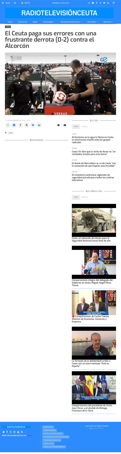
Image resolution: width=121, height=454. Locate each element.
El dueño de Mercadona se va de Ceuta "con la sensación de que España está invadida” (94, 164)
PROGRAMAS (48, 22)
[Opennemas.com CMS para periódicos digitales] (97, 427)
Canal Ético (48, 443)
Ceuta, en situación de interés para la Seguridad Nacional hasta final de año (91, 239)
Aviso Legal (48, 427)
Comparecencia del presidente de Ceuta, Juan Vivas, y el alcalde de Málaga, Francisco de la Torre (92, 408)
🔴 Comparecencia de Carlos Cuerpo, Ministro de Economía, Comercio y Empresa (90, 319)
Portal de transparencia (54, 447)
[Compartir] (89, 3)
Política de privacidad (52, 434)
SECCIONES (91, 22)
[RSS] (22, 432)
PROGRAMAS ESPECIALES (70, 22)
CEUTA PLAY (22, 22)
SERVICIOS (107, 22)
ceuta (11, 133)
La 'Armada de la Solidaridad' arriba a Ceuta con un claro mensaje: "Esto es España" (91, 363)
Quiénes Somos (49, 430)
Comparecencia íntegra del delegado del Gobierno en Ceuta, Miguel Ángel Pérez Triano (92, 283)
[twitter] (10, 432)
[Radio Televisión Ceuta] (59, 13)
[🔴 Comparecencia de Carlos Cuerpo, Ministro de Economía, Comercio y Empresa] (94, 302)
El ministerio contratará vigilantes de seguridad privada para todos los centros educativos (93, 177)
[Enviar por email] (65, 125)
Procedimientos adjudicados (55, 437)
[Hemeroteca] (114, 3)
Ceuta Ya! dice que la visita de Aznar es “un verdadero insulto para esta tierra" (94, 153)
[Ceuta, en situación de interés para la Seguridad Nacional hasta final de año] (94, 220)
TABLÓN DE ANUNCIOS (51, 440)
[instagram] (14, 432)
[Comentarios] (58, 125)
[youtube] (18, 432)
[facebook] (7, 432)
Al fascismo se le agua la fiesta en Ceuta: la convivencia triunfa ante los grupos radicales (93, 140)
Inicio (10, 22)
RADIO (35, 22)
